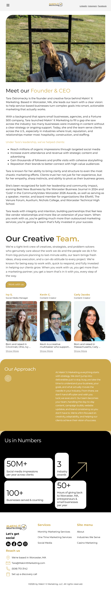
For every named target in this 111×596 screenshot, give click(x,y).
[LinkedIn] (8, 544)
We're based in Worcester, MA (29, 557)
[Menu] (8, 5)
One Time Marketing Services (55, 537)
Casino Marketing (87, 542)
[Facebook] (14, 544)
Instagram (92, 6)
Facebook (102, 6)
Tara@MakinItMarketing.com (28, 563)
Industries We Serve (88, 537)
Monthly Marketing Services (54, 531)
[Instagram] (25, 544)
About (80, 531)
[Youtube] (19, 544)
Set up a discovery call (24, 574)
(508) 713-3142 (19, 568)
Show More (12, 351)
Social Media (45, 542)
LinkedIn (83, 6)
